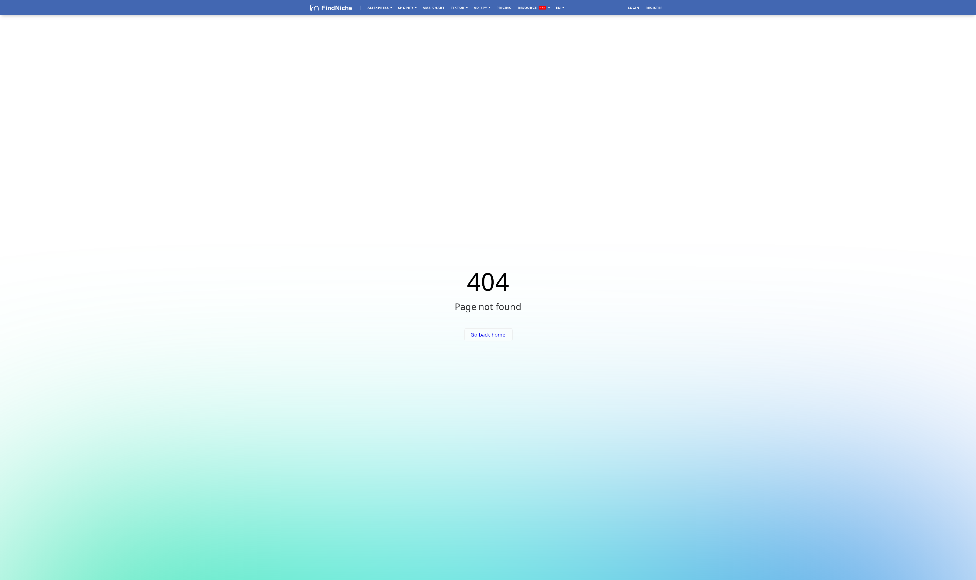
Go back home (487, 334)
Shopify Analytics (596, 7)
